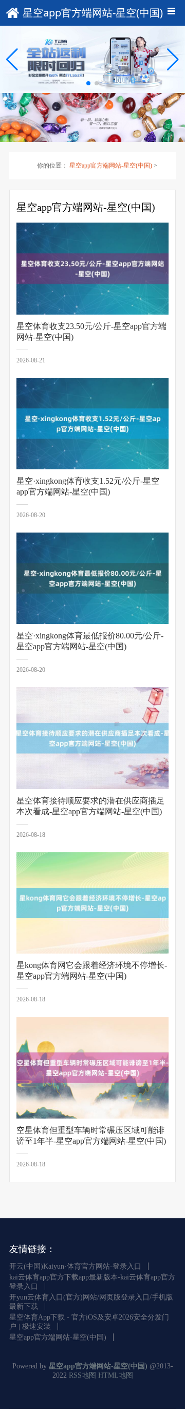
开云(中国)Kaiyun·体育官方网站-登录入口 (75, 1266)
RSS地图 (82, 1375)
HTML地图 (115, 1375)
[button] (173, 59)
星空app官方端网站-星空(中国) (110, 165)
